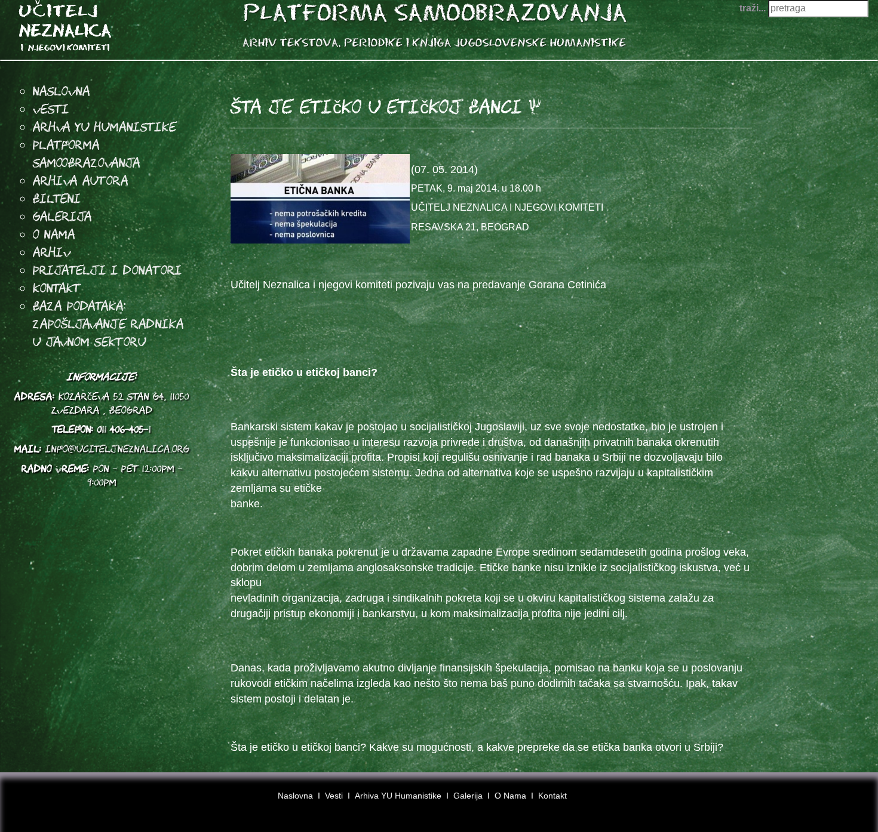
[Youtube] (832, 800)
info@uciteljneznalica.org (117, 448)
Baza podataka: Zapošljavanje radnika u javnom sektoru (108, 323)
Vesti (51, 108)
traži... (752, 8)
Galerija (62, 216)
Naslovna (61, 90)
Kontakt (57, 287)
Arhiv (52, 252)
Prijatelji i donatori (107, 269)
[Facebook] (809, 800)
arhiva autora (80, 180)
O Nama (54, 234)
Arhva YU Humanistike (104, 126)
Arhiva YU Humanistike (398, 795)
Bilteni (57, 198)
